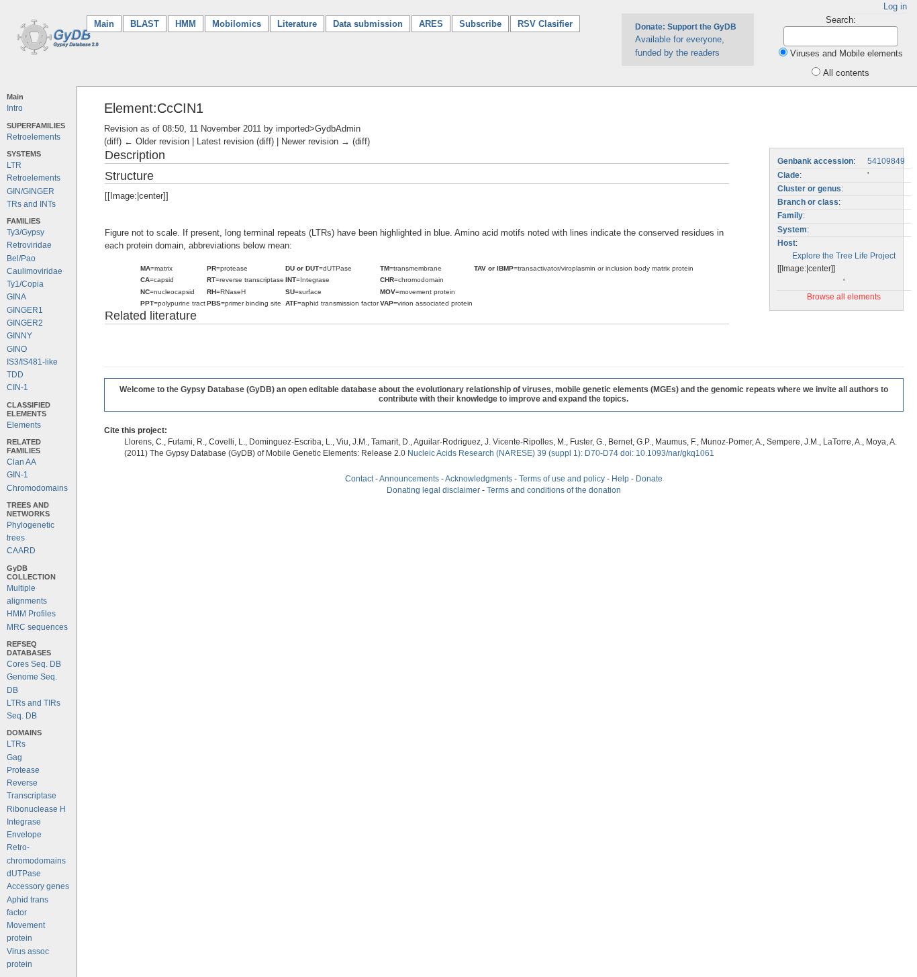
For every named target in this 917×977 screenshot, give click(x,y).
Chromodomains (37, 488)
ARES (431, 24)
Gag (14, 757)
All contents (846, 73)
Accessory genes (38, 886)
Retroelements (33, 137)
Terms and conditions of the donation (554, 490)
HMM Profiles (31, 614)
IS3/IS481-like (32, 362)
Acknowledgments (478, 479)
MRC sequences (37, 627)
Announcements (409, 479)
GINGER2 (25, 323)
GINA (16, 297)
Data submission (368, 24)
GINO (17, 349)
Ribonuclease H (36, 809)
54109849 (886, 161)
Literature (297, 24)
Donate (649, 479)
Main (108, 24)
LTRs (16, 744)
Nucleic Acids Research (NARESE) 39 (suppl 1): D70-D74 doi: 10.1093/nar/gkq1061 (560, 453)
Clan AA (21, 462)
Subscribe (480, 24)
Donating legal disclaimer (433, 490)
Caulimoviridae (34, 271)
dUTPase (24, 874)
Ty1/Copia (25, 284)
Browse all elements (844, 297)
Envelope (24, 835)
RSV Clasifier (545, 24)
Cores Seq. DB (34, 664)
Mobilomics (236, 24)
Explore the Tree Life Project (844, 256)
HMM (185, 24)
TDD (15, 375)
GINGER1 (25, 310)
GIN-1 (17, 475)
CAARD (21, 551)
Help (620, 479)
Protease (23, 770)
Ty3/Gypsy (25, 232)
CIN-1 (17, 387)
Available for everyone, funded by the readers (685, 39)
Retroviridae (29, 245)
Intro (15, 108)
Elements (24, 425)
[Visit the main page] (55, 36)
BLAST (144, 24)
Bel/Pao (21, 258)
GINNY (19, 336)
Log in (895, 6)
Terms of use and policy (562, 479)
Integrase (24, 822)
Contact (359, 479)
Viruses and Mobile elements (846, 53)
